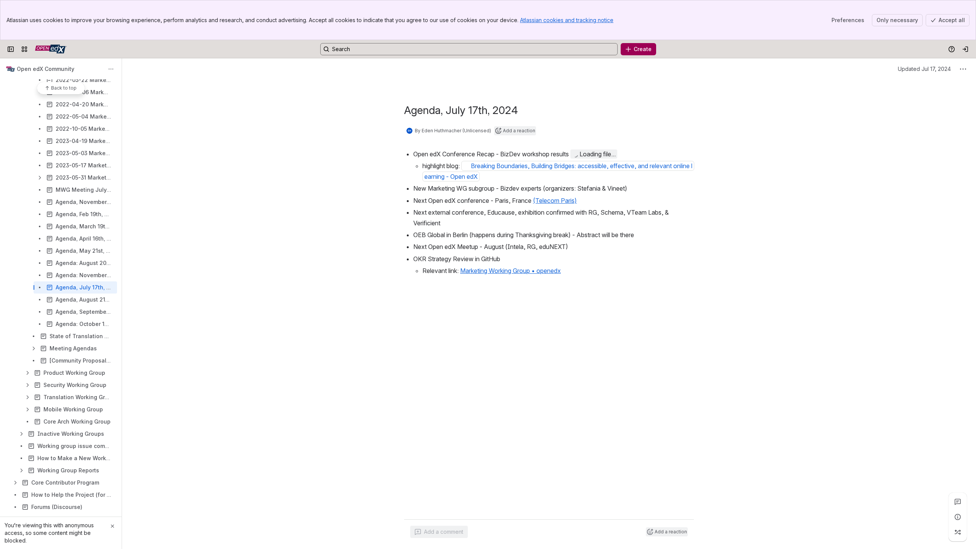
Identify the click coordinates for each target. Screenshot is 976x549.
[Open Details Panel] (958, 517)
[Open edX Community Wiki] (51, 49)
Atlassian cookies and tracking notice (566, 20)
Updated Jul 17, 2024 (924, 69)
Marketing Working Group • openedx (510, 270)
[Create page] (958, 532)
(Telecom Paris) (555, 200)
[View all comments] (958, 502)
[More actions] (111, 69)
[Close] (112, 526)
